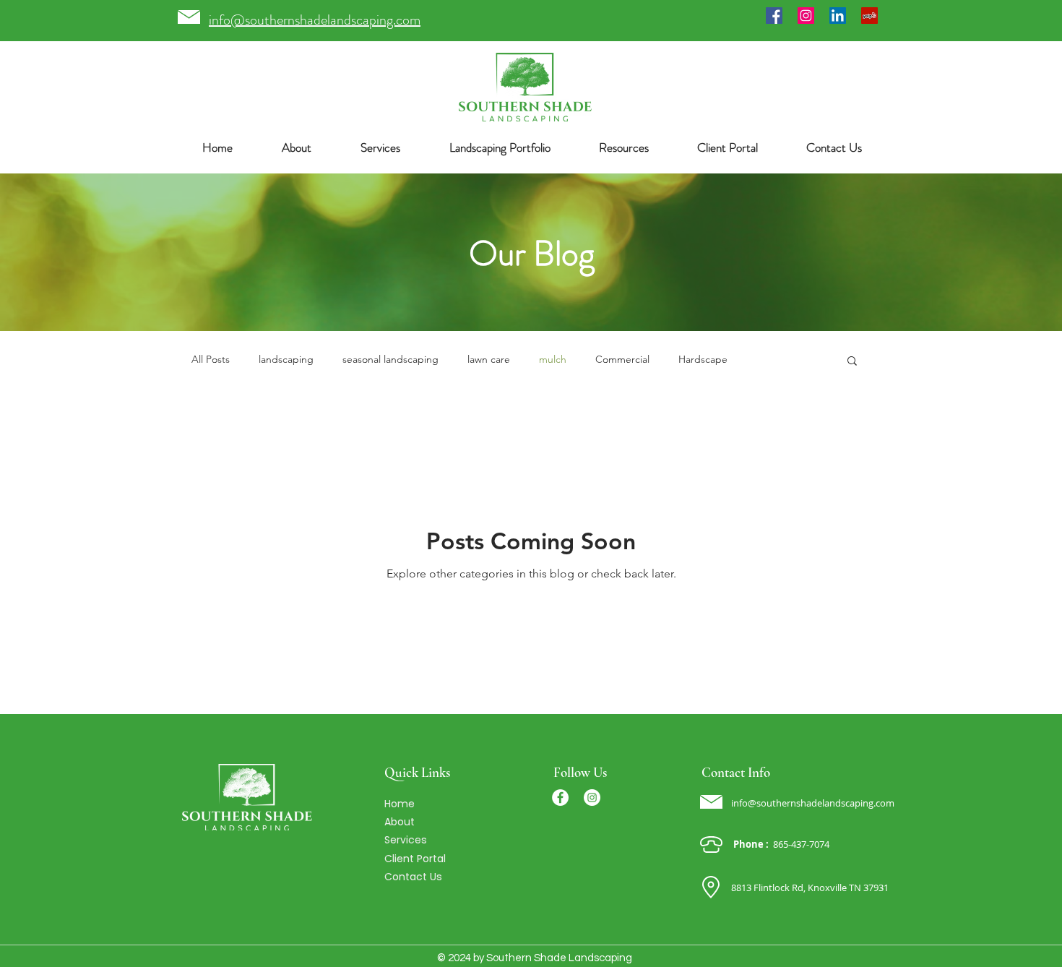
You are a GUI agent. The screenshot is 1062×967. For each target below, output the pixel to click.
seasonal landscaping (390, 359)
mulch (552, 359)
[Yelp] (869, 15)
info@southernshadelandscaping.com (812, 802)
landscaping (286, 359)
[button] (499, 148)
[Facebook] (774, 15)
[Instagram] (806, 15)
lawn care (488, 359)
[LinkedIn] (837, 15)
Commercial (622, 359)
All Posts (210, 359)
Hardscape (703, 359)
